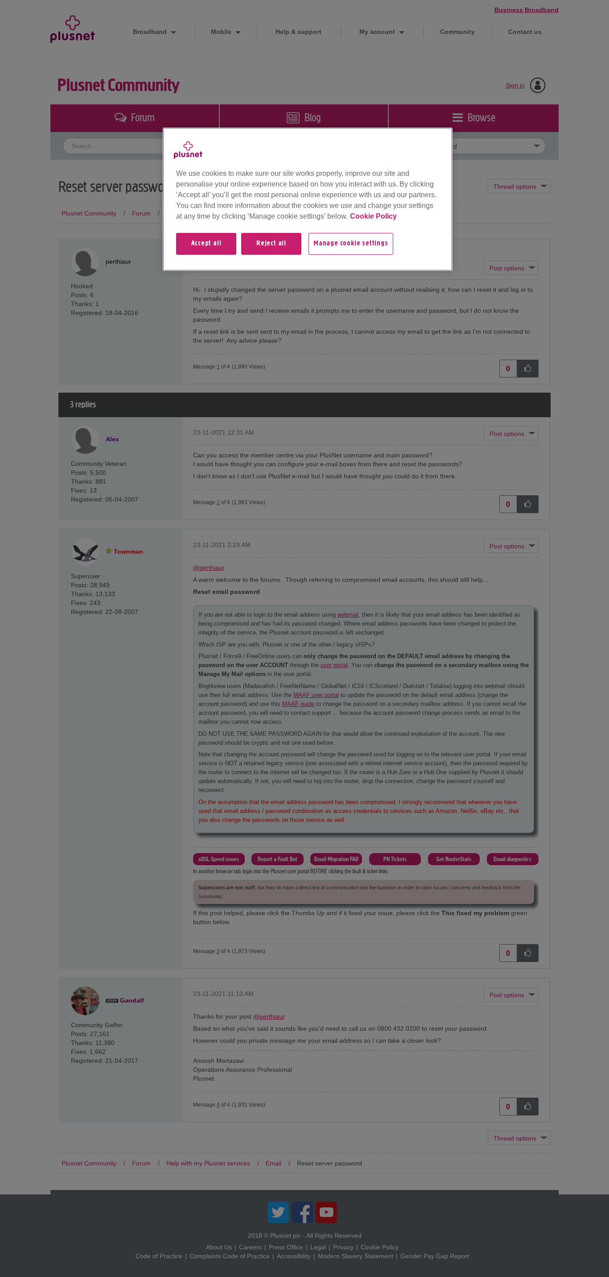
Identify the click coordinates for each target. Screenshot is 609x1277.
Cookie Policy (373, 216)
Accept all (206, 243)
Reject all (271, 243)
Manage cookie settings (350, 243)
